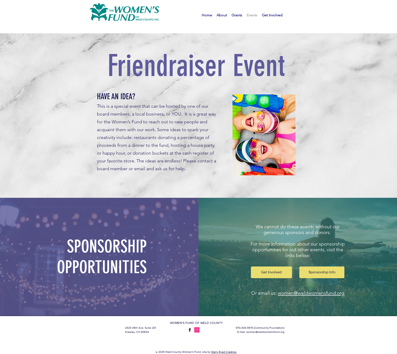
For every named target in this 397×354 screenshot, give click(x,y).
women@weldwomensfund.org (311, 293)
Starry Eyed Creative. (224, 352)
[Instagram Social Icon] (196, 329)
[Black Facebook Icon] (189, 329)
